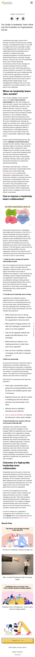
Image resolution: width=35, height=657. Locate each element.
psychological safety (9, 173)
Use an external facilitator (14, 415)
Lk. (33, 326)
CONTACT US (17, 641)
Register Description (17, 652)
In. (33, 323)
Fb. (33, 329)
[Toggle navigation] (31, 3)
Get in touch (23, 518)
